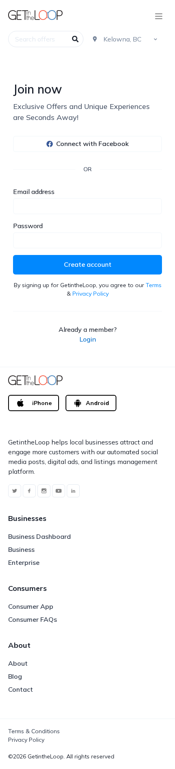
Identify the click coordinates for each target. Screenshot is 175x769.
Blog (15, 676)
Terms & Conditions (34, 731)
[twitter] (14, 490)
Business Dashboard (39, 536)
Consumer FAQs (32, 619)
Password (28, 226)
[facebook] (29, 490)
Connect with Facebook (92, 143)
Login (87, 339)
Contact (20, 689)
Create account (88, 264)
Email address (34, 191)
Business (21, 549)
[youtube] (58, 490)
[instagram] (43, 490)
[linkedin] (73, 490)
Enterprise (23, 562)
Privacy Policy (90, 293)
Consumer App (30, 606)
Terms (154, 285)
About (18, 663)
